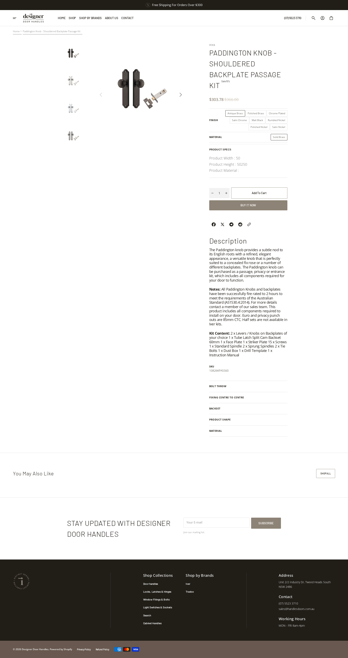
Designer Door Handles (35, 649)
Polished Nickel (260, 127)
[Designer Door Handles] (33, 18)
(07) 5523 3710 (288, 603)
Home (16, 31)
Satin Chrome (240, 120)
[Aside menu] (16, 18)
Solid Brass (280, 137)
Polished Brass (257, 114)
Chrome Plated (278, 114)
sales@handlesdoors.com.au (296, 609)
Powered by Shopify (61, 649)
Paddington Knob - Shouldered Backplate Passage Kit (51, 31)
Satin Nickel (279, 127)
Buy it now (248, 205)
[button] (313, 18)
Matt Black (258, 120)
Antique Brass (236, 114)
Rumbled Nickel (277, 120)
